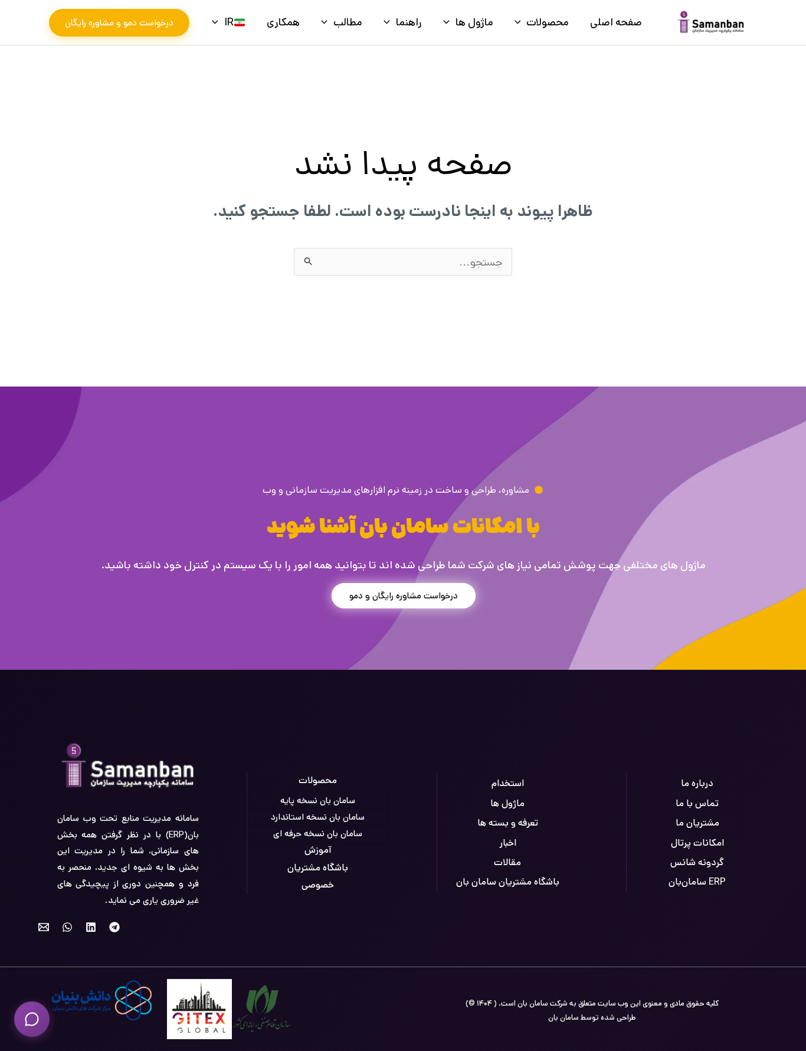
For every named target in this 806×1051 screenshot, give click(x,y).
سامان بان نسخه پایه (317, 800)
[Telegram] (114, 927)
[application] (521, 22)
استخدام (508, 783)
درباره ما (697, 783)
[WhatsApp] (67, 927)
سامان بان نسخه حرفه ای (317, 833)
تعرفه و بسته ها (507, 823)
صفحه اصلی (616, 22)
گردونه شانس (697, 862)
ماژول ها (474, 22)
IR (229, 22)
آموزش (318, 850)
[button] (119, 23)
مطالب (347, 22)
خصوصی (318, 885)
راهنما (409, 22)
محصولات (547, 22)
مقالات (507, 862)
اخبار (507, 843)
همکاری (283, 22)
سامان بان (563, 1017)
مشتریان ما (697, 823)
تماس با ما (697, 803)
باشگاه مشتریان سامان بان (507, 882)
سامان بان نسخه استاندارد (318, 817)
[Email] (43, 927)
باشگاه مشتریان (317, 868)
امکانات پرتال (697, 843)
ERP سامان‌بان (697, 882)
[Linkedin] (91, 927)
